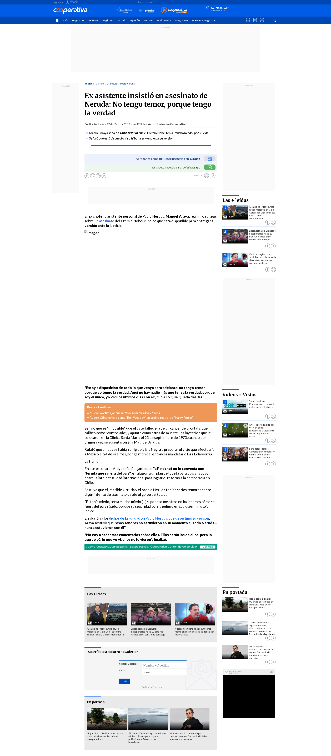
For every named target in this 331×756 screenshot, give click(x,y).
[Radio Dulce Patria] (124, 10)
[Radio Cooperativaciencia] (146, 10)
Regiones (108, 20)
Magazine (78, 20)
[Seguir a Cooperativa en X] (72, 2)
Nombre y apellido (128, 664)
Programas (181, 20)
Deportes (92, 20)
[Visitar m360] (255, 23)
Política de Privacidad (152, 687)
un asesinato (104, 221)
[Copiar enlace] (213, 175)
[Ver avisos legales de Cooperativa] (248, 23)
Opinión (135, 20)
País (65, 20)
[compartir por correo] (206, 175)
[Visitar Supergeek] (262, 23)
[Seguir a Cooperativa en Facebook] (67, 2)
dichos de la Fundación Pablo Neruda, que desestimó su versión (159, 518)
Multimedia (164, 20)
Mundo (121, 20)
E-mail (122, 670)
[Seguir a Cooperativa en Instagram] (76, 2)
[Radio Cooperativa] (174, 10)
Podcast (148, 20)
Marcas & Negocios (203, 20)
